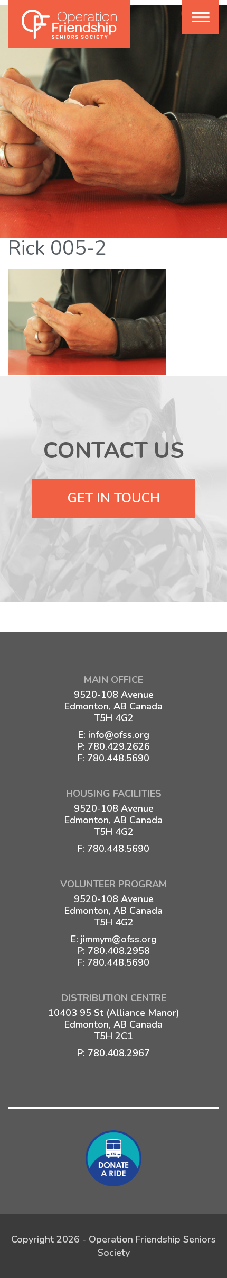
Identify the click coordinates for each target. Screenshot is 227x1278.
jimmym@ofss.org (119, 939)
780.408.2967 (119, 1053)
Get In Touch (114, 498)
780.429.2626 (119, 746)
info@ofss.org (118, 734)
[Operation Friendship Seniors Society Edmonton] (69, 24)
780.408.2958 (119, 950)
